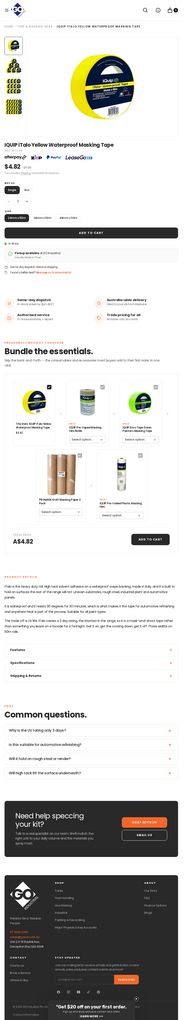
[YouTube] (78, 992)
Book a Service (20, 973)
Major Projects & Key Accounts (75, 927)
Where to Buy (19, 980)
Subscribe (126, 979)
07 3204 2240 (19, 932)
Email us (144, 835)
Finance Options (155, 905)
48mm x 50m (68, 218)
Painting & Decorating (70, 920)
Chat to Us (17, 965)
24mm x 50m (17, 218)
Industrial (61, 913)
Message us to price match (53, 272)
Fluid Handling (64, 898)
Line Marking (63, 905)
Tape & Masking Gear (35, 26)
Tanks (59, 891)
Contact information (26, 1015)
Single (12, 190)
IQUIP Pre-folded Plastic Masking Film (121, 505)
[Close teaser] (136, 999)
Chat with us (144, 822)
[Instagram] (68, 992)
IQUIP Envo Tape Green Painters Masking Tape (137, 429)
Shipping (25, 173)
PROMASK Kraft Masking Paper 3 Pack (60, 501)
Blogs (148, 913)
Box (26, 190)
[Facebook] (58, 992)
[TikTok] (88, 992)
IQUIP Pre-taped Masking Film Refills (85, 429)
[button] (7, 10)
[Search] (145, 10)
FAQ (147, 898)
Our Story (150, 891)
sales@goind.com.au (24, 937)
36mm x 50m (42, 218)
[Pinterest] (98, 992)
